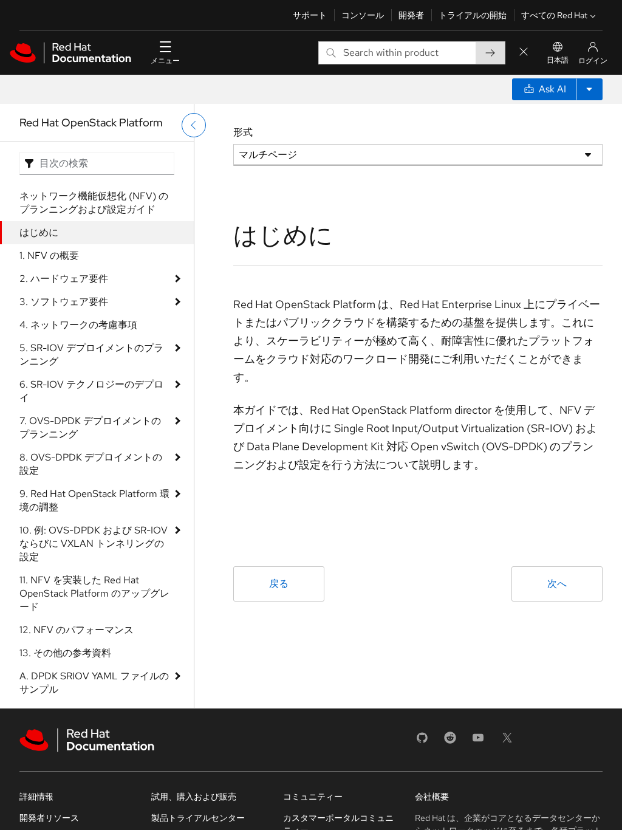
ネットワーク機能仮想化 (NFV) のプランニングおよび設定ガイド (93, 203)
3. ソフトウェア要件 (63, 301)
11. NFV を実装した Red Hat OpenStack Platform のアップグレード (94, 593)
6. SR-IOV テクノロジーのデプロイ (91, 391)
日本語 (558, 60)
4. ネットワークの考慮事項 (78, 324)
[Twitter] (507, 741)
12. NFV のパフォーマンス (76, 629)
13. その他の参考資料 (65, 653)
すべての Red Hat (554, 15)
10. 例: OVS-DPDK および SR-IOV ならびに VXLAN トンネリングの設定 (93, 543)
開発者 (411, 15)
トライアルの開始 (473, 15)
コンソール (362, 15)
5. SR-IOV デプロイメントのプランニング (91, 354)
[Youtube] (478, 741)
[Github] (422, 741)
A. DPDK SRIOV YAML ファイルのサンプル (94, 683)
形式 (243, 132)
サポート (310, 15)
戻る (279, 583)
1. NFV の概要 (49, 255)
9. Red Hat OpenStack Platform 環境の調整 (94, 500)
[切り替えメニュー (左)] (194, 125)
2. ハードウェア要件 (63, 278)
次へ (557, 583)
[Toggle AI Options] (589, 89)
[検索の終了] (523, 52)
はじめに (38, 232)
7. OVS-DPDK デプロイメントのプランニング (90, 427)
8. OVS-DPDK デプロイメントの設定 (90, 464)
